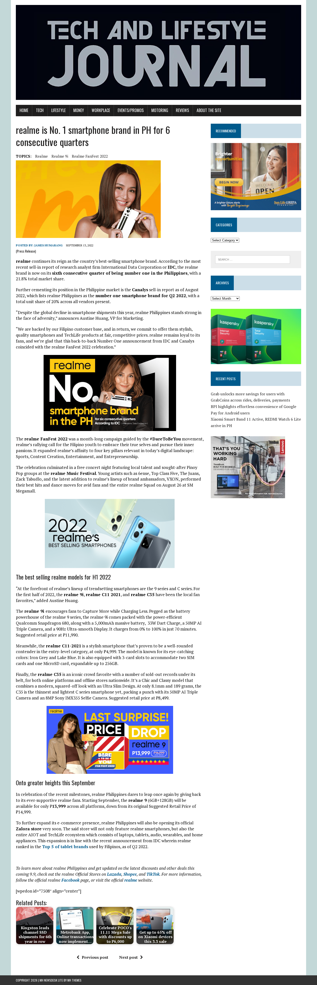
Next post (128, 957)
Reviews (182, 110)
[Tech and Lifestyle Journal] (158, 52)
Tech (40, 110)
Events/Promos (131, 110)
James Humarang (48, 245)
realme (41, 156)
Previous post (95, 957)
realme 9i (60, 156)
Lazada (114, 874)
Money (78, 110)
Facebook (70, 880)
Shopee (130, 874)
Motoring (159, 110)
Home (24, 110)
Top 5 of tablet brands (65, 846)
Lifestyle (58, 110)
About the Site (209, 110)
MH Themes (74, 980)
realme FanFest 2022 (90, 156)
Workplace (101, 110)
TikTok (152, 874)
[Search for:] (252, 259)
